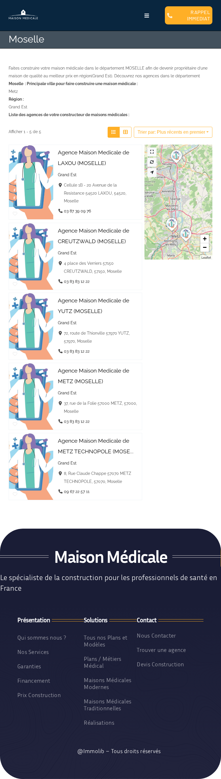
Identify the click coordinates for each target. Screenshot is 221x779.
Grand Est (67, 174)
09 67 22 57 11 (76, 491)
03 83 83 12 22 (76, 281)
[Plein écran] (152, 151)
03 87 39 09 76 (77, 211)
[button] (176, 163)
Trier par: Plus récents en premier (171, 132)
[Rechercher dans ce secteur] (152, 162)
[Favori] (15, 214)
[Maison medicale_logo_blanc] (23, 11)
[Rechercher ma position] (152, 172)
